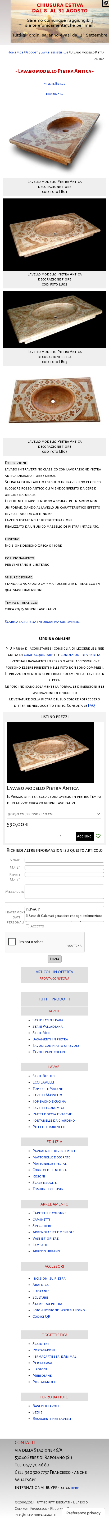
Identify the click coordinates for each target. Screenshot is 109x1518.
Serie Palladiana (48, 1026)
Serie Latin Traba (48, 1020)
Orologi (40, 1369)
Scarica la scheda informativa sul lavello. (42, 621)
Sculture (40, 1297)
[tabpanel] (54, 55)
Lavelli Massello (47, 1095)
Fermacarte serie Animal (54, 1356)
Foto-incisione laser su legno (59, 1310)
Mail (15, 867)
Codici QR (41, 1316)
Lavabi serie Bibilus (54, 52)
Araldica (41, 1285)
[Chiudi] (106, 3)
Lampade (40, 1245)
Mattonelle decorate (51, 1157)
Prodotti (32, 52)
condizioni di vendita (80, 654)
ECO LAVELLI (43, 1082)
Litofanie (41, 1291)
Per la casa (42, 1363)
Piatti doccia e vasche (52, 1114)
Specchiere (42, 1226)
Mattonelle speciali (50, 1163)
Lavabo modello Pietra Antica (43, 788)
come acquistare (38, 654)
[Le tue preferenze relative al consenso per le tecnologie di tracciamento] (83, 1513)
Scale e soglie (45, 1182)
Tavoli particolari (49, 1052)
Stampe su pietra (47, 1304)
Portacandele (45, 1382)
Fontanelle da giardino (54, 1120)
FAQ (91, 705)
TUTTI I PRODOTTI (54, 999)
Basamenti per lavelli (52, 1418)
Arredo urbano (46, 1251)
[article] (54, 782)
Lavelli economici (48, 1107)
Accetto (37, 926)
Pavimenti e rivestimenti (55, 1151)
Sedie (37, 1412)
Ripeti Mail (14, 877)
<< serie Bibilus (54, 83)
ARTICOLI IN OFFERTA (54, 972)
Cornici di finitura (50, 1170)
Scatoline (41, 1344)
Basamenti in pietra (50, 1039)
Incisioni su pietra (49, 1278)
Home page (15, 52)
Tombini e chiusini (49, 1189)
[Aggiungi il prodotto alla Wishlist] (98, 836)
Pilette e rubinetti (49, 1127)
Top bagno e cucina (49, 1101)
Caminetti (41, 1219)
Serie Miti (42, 1033)
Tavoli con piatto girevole (56, 1045)
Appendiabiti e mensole (53, 1232)
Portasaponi (44, 1350)
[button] (54, 100)
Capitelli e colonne (49, 1213)
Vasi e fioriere (45, 1238)
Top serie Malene (48, 1088)
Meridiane (42, 1375)
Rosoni (39, 1176)
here (75, 1487)
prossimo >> (54, 94)
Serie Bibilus (44, 1076)
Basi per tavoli (46, 1406)
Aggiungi (85, 836)
